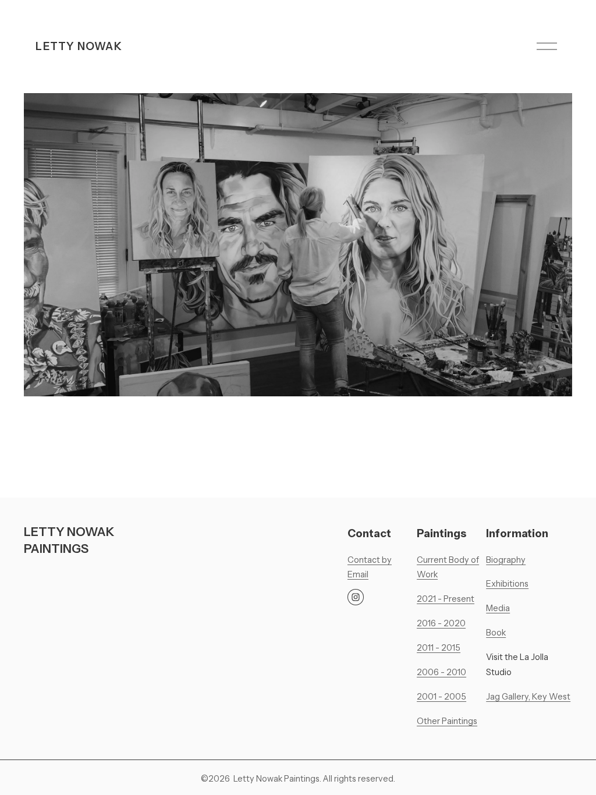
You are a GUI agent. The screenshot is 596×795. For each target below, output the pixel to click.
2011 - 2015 (438, 648)
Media (498, 608)
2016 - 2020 (441, 623)
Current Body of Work (448, 567)
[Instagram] (355, 597)
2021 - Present (445, 599)
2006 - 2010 (441, 672)
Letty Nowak (79, 46)
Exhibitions (507, 583)
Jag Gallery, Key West (528, 696)
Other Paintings (447, 721)
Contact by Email (369, 567)
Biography (506, 560)
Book (496, 632)
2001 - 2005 (441, 696)
